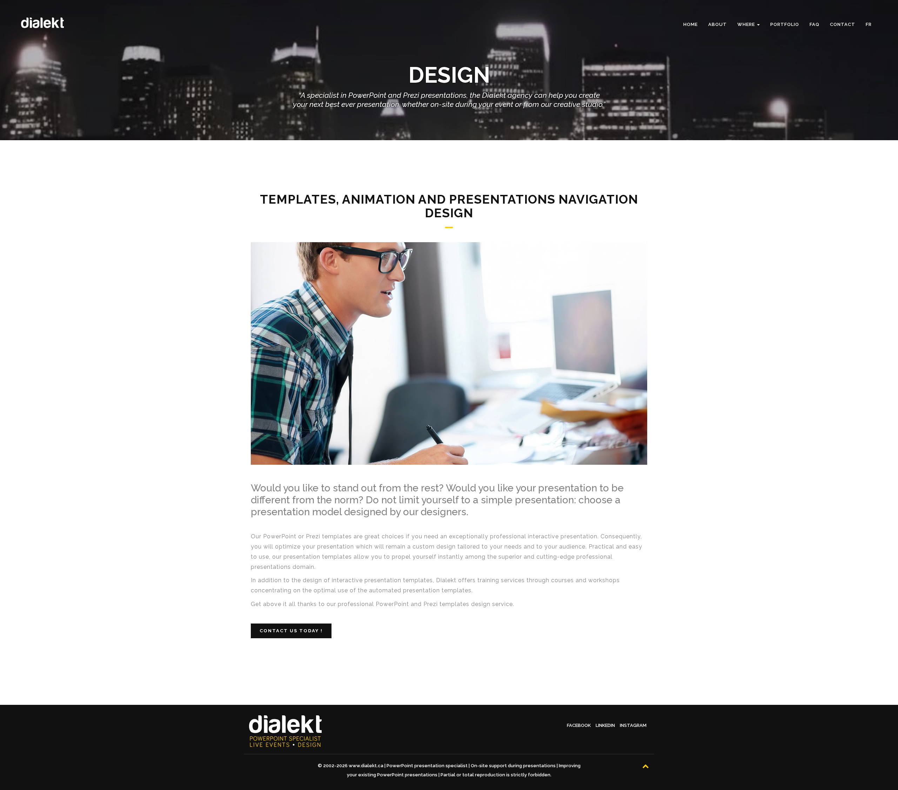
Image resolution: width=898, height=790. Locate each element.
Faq (814, 24)
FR (869, 24)
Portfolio (784, 24)
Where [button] (746, 24)
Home (690, 24)
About (717, 24)
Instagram (633, 725)
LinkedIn (605, 725)
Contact (842, 24)
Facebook (579, 725)
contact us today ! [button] (291, 630)
